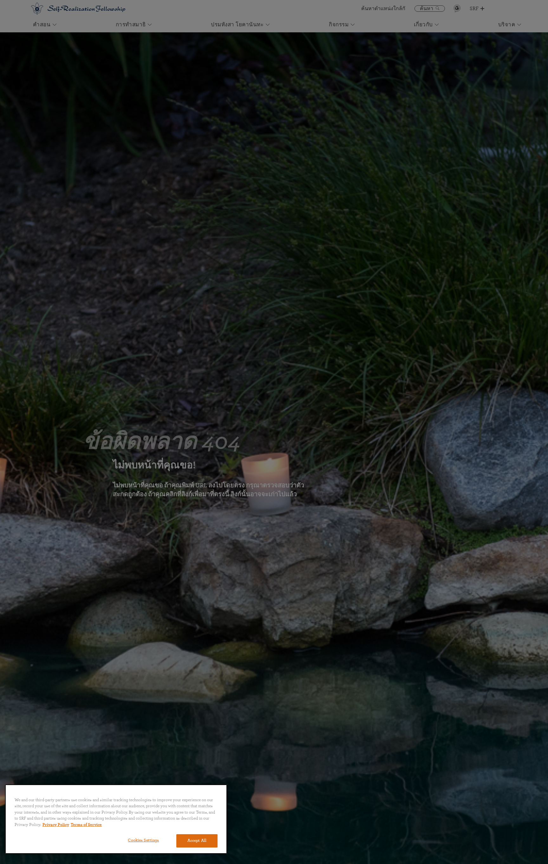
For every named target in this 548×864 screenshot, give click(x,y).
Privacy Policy (55, 825)
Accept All (196, 841)
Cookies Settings (143, 840)
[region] (116, 819)
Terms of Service (86, 825)
